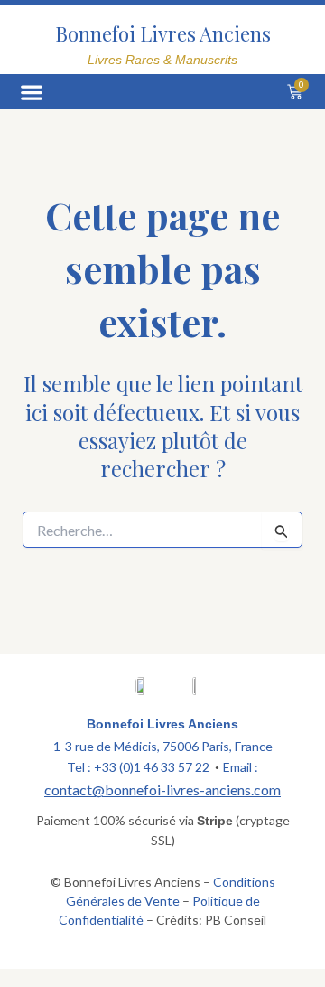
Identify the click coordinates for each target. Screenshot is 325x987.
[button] (31, 91)
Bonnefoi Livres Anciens (163, 33)
